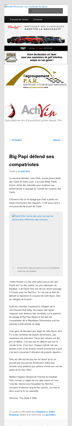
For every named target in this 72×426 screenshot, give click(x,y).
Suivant (58, 139)
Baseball (41, 411)
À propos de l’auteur (19, 19)
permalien (50, 414)
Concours (37, 19)
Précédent (15, 139)
